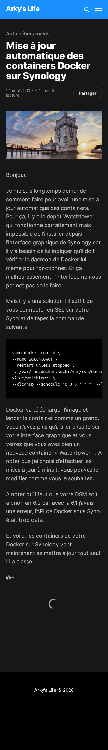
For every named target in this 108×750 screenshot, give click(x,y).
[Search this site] (87, 9)
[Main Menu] (98, 9)
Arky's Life (22, 9)
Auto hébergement (27, 33)
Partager (88, 93)
